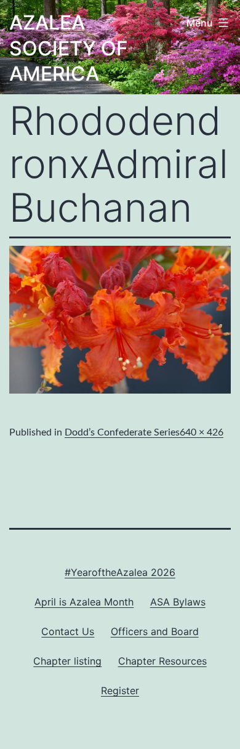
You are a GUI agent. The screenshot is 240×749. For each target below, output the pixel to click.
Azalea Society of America (68, 48)
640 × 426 (201, 432)
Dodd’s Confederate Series (122, 432)
